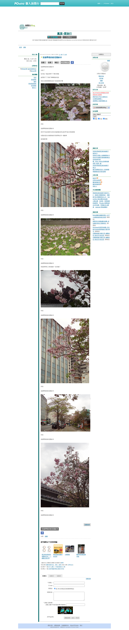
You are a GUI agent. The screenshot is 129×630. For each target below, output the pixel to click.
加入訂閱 (33, 71)
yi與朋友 (67, 554)
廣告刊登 (50, 625)
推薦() (52, 576)
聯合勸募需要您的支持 (57, 555)
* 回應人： (50, 582)
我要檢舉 (87, 524)
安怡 (35, 77)
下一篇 (65, 54)
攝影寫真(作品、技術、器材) (53, 564)
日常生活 (70, 564)
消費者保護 (57, 625)
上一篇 (60, 54)
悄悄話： (51, 588)
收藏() (59, 576)
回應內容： (50, 592)
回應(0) (44, 576)
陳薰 (46, 536)
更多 (95, 186)
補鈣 (35, 81)
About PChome (74, 625)
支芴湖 (101, 201)
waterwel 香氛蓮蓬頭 (101, 207)
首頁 (20, 47)
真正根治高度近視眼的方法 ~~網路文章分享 (46, 556)
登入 (112, 3)
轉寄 (62, 562)
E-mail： (51, 585)
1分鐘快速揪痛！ (98, 99)
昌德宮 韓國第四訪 (100, 195)
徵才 (81, 625)
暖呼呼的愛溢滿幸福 (81, 555)
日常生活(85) (96, 180)
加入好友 (101, 83)
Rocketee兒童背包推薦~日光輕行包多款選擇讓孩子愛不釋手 (101, 229)
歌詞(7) (95, 178)
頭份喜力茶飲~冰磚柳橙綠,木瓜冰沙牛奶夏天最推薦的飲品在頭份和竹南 (101, 157)
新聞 (99, 3)
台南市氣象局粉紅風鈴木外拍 (56, 569)
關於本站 (101, 76)
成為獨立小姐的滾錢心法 (100, 101)
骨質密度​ (33, 85)
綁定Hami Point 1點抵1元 (100, 97)
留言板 (101, 78)
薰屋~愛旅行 (64, 33)
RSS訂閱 (24, 69)
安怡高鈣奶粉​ (32, 83)
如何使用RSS (32, 69)
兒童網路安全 (65, 625)
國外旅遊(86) (96, 184)
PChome (106, 3)
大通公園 (95, 201)
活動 (24, 47)
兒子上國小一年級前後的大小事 (56, 567)
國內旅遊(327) (97, 182)
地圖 (101, 80)
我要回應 (88, 578)
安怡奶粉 (33, 79)
